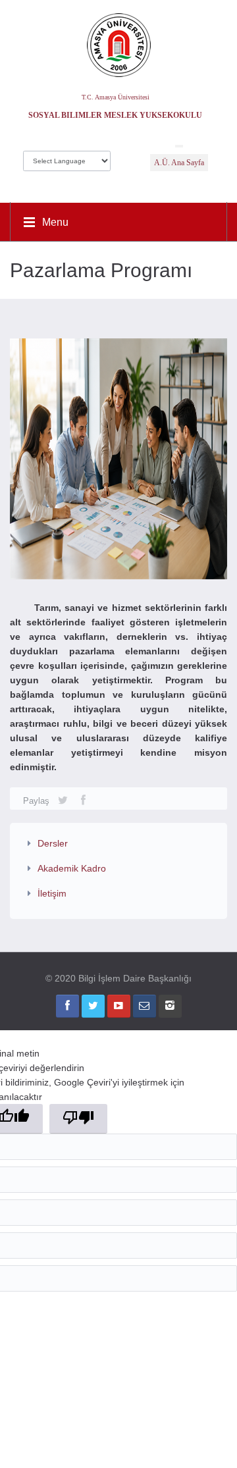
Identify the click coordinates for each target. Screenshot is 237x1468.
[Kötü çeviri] (78, 1119)
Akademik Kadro (72, 868)
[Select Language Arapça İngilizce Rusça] (67, 158)
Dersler (53, 843)
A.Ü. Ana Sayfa (179, 162)
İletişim (52, 893)
